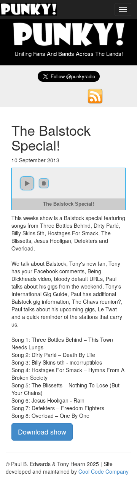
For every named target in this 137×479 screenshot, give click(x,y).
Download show (42, 431)
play (27, 183)
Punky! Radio (28, 9)
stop (43, 183)
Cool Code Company (103, 471)
